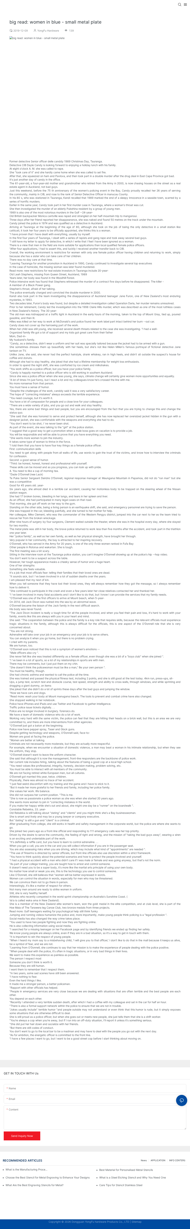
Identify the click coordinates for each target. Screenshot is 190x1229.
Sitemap (137, 1221)
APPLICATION (158, 1160)
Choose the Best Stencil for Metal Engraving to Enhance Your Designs (48, 1177)
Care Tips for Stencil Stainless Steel (120, 1185)
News (144, 1160)
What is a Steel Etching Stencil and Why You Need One (132, 1177)
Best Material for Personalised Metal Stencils (126, 1169)
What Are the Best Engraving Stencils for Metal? (34, 1185)
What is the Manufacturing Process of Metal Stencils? (27, 1169)
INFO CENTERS (177, 1160)
